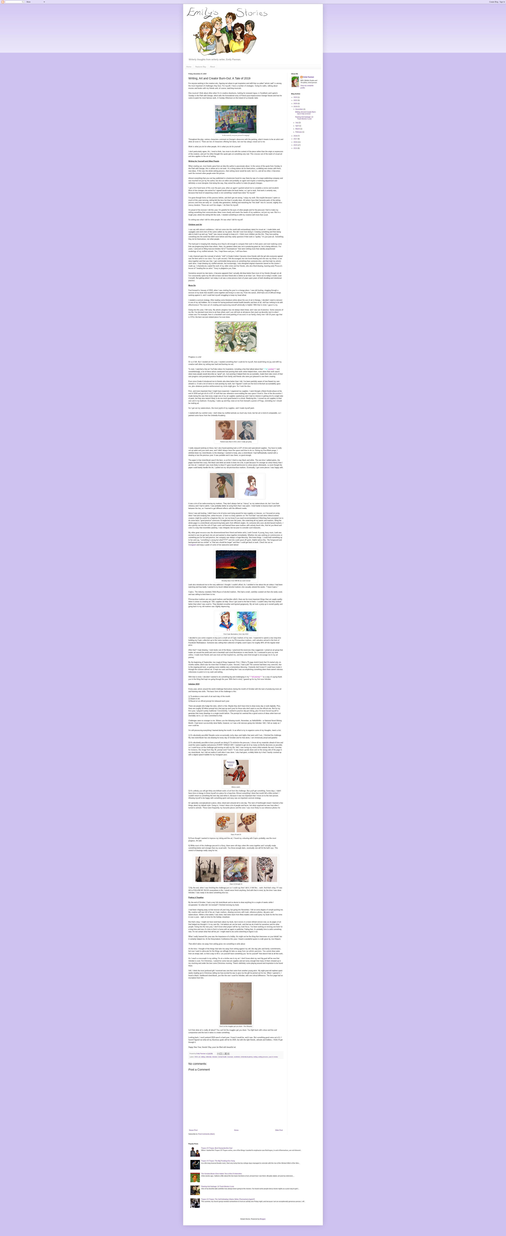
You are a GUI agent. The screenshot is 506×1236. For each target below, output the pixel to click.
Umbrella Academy (247, 1057)
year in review (273, 1057)
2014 (296, 148)
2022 (296, 100)
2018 (296, 136)
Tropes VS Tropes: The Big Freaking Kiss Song (218, 1161)
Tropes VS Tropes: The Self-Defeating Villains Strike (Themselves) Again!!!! (228, 1199)
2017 (296, 139)
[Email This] (218, 1053)
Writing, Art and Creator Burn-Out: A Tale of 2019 (305, 113)
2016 (296, 142)
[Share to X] (223, 1053)
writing (255, 1057)
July (297, 123)
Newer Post (193, 1130)
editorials (208, 1057)
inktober (214, 1057)
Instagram (192, 545)
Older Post (279, 1130)
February (298, 132)
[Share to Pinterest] (228, 1053)
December (299, 109)
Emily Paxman (308, 77)
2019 (196, 1057)
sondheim (237, 1057)
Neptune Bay (200, 67)
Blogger (262, 1219)
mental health (222, 1057)
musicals (230, 1057)
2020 (296, 103)
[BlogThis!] (221, 1053)
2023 (296, 97)
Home (188, 67)
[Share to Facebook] (226, 1053)
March (297, 129)
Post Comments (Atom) (206, 1134)
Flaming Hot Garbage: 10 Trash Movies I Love (304, 118)
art (199, 1057)
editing (203, 1057)
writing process (263, 1057)
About (212, 67)
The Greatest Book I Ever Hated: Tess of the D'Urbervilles (221, 1174)
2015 (296, 145)
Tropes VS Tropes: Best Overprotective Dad (216, 1148)
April (297, 126)
